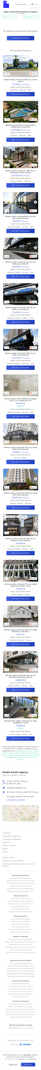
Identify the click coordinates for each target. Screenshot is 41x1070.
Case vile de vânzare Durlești (21, 906)
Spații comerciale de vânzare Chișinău (20, 939)
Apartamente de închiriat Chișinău (20, 963)
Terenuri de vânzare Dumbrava (20, 932)
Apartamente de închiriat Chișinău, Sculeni (20, 976)
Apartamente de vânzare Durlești (20, 886)
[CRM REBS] (25, 1044)
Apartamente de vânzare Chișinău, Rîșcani (20, 888)
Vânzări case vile (20, 896)
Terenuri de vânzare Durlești (20, 921)
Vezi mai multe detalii (20, 94)
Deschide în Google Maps (16, 800)
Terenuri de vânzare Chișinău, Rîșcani (20, 929)
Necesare (10, 1059)
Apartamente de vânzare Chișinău (20, 878)
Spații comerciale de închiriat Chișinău (21, 1006)
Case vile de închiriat (20, 981)
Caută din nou (10, 17)
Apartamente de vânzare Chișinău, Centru (20, 891)
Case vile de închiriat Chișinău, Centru (20, 986)
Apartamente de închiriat (20, 960)
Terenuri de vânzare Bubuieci (20, 924)
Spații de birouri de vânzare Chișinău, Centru (20, 952)
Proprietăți (6, 833)
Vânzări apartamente (20, 875)
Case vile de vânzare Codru (20, 909)
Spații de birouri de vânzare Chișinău (20, 944)
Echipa (5, 849)
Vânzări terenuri (20, 916)
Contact (5, 852)
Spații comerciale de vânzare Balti (20, 950)
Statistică (21, 1059)
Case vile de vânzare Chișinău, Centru (20, 911)
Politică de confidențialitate (12, 861)
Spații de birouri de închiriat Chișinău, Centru (20, 1009)
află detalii (27, 1055)
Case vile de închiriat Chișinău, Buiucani (20, 994)
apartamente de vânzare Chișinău (27, 751)
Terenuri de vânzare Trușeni (20, 927)
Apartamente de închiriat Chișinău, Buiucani (20, 971)
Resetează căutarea (20, 38)
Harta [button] (34, 74)
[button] (37, 17)
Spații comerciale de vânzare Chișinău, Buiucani (20, 942)
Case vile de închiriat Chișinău (20, 983)
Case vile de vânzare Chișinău (20, 898)
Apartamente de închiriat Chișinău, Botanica (20, 973)
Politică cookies (8, 858)
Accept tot (28, 1064)
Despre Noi (6, 842)
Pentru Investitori (9, 846)
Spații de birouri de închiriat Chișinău (20, 1004)
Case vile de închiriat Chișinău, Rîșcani (20, 991)
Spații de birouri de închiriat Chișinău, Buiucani (20, 1012)
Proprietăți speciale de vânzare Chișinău (20, 1028)
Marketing (32, 1059)
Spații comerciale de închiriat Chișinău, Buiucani (20, 1014)
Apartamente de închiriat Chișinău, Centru (20, 966)
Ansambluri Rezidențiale (11, 839)
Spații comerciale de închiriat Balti (20, 1017)
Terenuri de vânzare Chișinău (20, 919)
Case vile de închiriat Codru (20, 996)
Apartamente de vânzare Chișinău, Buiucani (20, 883)
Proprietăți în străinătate (11, 836)
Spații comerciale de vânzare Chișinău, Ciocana (20, 947)
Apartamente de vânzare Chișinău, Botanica (20, 881)
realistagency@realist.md (16, 788)
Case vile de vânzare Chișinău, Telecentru (20, 901)
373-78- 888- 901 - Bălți (11, 784)
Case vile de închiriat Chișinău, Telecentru (20, 989)
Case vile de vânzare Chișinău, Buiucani (20, 904)
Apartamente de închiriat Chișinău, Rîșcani (20, 968)
